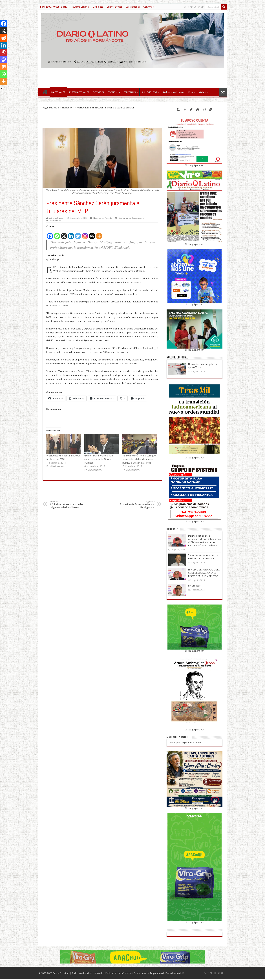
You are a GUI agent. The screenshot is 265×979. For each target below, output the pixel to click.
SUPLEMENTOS (149, 92)
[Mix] (3, 66)
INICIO (45, 92)
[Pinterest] (3, 52)
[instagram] (198, 7)
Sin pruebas (194, 585)
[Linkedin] (71, 234)
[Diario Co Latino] (132, 40)
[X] (64, 234)
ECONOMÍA (114, 92)
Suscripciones (133, 7)
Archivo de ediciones (173, 92)
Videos (191, 92)
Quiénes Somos (114, 7)
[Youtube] (195, 7)
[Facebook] (188, 7)
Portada (108, 218)
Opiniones (98, 7)
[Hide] (1, 88)
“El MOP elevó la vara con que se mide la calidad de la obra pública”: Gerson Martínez (139, 459)
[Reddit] (3, 38)
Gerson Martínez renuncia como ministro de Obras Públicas (98, 459)
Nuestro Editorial (80, 7)
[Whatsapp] (57, 234)
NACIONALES (58, 92)
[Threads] (92, 234)
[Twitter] (191, 7)
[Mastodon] (3, 59)
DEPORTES (98, 92)
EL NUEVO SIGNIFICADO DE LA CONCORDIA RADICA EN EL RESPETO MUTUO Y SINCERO (204, 572)
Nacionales (68, 107)
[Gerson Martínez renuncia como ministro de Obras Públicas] (101, 444)
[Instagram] (85, 234)
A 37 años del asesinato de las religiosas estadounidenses (66, 505)
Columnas (148, 7)
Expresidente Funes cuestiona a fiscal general (137, 505)
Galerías (203, 92)
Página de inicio (51, 107)
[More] (99, 234)
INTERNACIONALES (79, 92)
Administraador (56, 218)
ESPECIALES (130, 92)
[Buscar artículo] (224, 7)
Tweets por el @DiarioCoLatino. (184, 742)
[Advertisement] (132, 76)
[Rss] (185, 7)
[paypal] (202, 7)
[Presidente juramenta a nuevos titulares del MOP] (63, 444)
